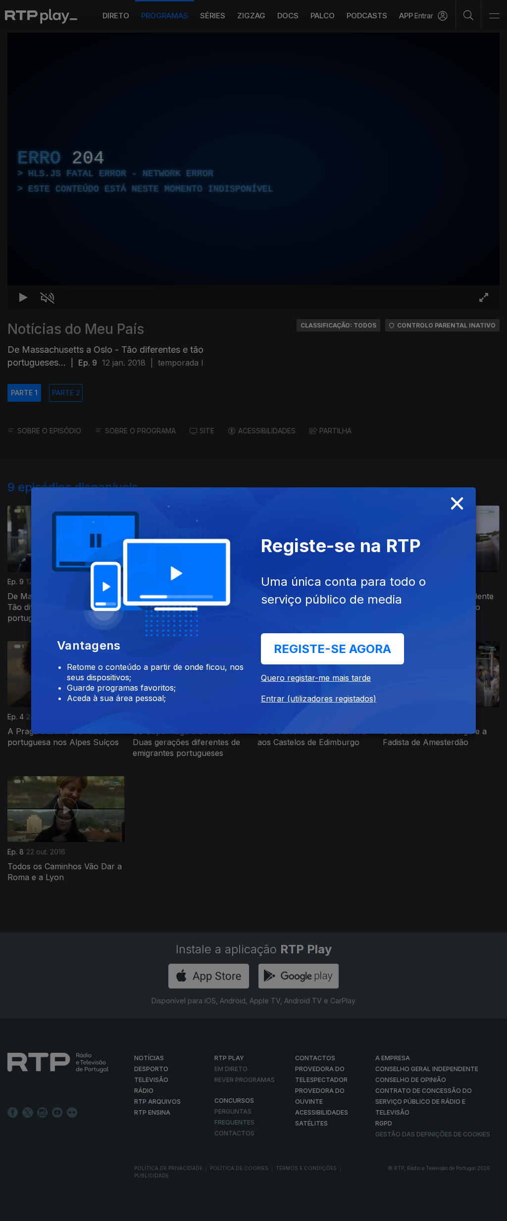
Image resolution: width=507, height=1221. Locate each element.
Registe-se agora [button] (332, 649)
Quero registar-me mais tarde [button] (316, 678)
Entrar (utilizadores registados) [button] (318, 699)
